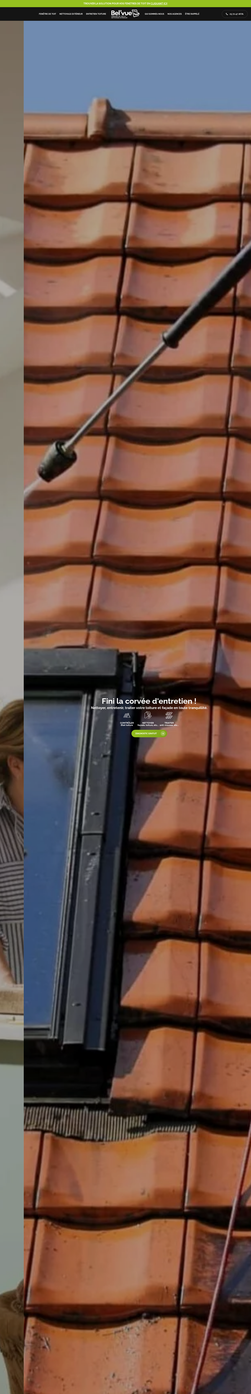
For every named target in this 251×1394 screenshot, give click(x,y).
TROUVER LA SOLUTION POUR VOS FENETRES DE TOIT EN (125, 3)
